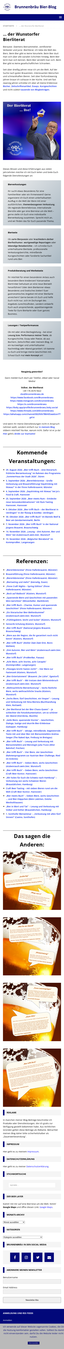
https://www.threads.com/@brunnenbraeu (32, 410)
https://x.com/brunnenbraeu (32, 404)
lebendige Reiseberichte (20, 245)
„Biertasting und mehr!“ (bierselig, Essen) (26, 582)
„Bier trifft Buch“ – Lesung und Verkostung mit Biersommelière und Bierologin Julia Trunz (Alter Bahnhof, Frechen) (30, 744)
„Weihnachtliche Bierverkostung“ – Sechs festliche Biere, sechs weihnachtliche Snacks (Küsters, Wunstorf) (31, 691)
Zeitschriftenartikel (21, 86)
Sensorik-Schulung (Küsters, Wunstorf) (25, 624)
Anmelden (7, 1320)
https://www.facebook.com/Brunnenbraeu (32, 397)
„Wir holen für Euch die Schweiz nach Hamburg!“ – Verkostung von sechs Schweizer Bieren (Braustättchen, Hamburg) (31, 781)
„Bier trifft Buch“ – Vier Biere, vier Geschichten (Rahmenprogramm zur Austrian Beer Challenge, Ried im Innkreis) (33, 755)
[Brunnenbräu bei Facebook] (14, 1257)
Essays (35, 86)
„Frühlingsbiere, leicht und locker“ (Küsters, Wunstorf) (33, 619)
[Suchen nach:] (32, 1185)
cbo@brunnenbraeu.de (32, 394)
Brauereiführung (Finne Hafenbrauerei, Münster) (30, 574)
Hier (5, 433)
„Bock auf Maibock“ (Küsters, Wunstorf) (26, 593)
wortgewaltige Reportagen (37, 242)
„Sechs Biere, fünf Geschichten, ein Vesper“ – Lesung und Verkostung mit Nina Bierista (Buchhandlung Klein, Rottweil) (32, 702)
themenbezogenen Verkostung (38, 204)
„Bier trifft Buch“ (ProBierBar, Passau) (25, 657)
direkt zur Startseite (24, 433)
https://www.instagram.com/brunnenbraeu (32, 400)
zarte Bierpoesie (19, 239)
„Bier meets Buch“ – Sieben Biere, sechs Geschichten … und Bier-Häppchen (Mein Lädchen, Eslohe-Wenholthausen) (32, 799)
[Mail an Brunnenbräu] (49, 1257)
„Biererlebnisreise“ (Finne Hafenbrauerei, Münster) (31, 569)
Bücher (6, 86)
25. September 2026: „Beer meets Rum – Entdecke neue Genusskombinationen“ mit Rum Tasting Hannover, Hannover (31, 502)
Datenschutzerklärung (37, 1166)
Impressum (33, 1151)
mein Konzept (32, 355)
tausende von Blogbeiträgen (35, 89)
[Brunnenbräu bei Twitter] (37, 1257)
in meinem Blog (47, 427)
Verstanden (33, 1343)
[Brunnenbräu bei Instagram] (26, 1257)
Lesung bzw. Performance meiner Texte (28, 335)
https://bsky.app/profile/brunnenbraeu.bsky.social (32, 407)
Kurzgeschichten (48, 86)
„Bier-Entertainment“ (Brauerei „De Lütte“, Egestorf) (32, 676)
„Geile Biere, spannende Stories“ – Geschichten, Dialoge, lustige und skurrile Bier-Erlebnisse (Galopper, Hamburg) (30, 723)
